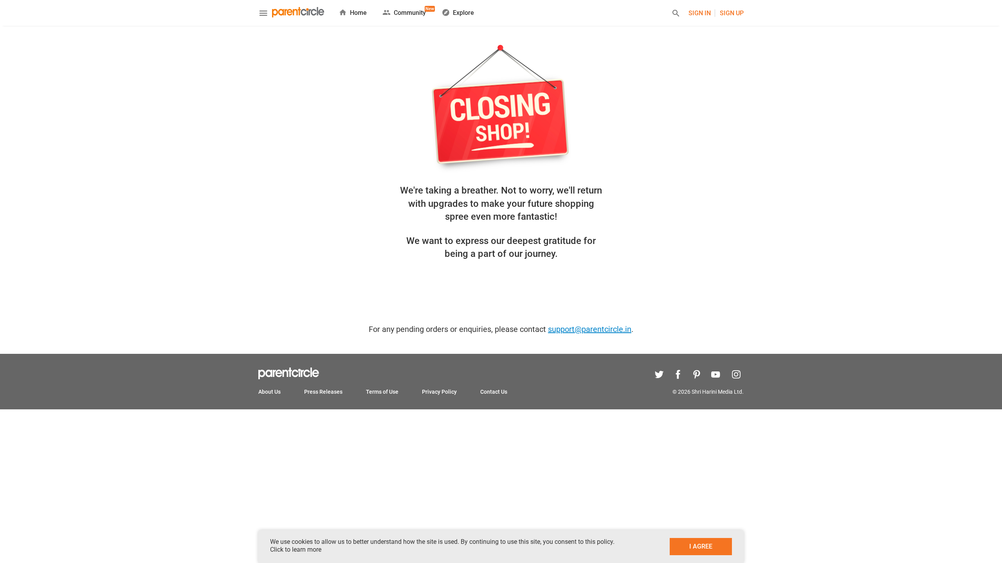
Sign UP (732, 13)
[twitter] (659, 375)
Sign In (699, 13)
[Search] (676, 14)
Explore (463, 12)
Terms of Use (382, 392)
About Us (269, 392)
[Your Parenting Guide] (298, 13)
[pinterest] (696, 375)
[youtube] (715, 375)
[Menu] (263, 14)
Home (358, 12)
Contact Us (493, 392)
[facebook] (678, 375)
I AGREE (700, 546)
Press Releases (323, 392)
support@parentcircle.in (589, 329)
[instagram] (734, 375)
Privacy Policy (439, 392)
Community (410, 11)
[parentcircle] (288, 377)
